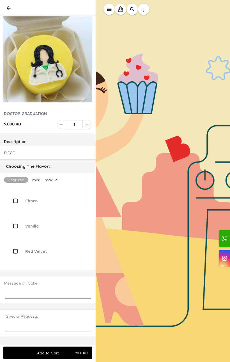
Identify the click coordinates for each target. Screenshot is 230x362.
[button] (48, 166)
